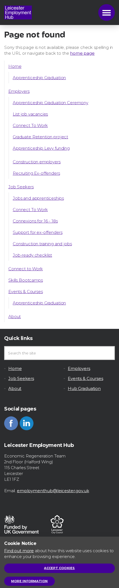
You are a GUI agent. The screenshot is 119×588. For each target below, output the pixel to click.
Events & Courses (25, 291)
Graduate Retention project (40, 136)
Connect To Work (30, 125)
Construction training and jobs (42, 243)
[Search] (108, 353)
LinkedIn (26, 423)
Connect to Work (25, 268)
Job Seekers (20, 186)
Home (14, 66)
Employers (19, 91)
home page (82, 53)
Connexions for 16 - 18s (35, 221)
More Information (29, 581)
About (14, 316)
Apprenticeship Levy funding (41, 148)
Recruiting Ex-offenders (36, 173)
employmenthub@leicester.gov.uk (53, 490)
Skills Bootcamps (25, 280)
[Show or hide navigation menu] (106, 12)
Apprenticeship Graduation (39, 77)
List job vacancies (30, 114)
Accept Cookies (59, 568)
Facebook (11, 423)
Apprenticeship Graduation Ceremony (50, 102)
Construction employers (37, 161)
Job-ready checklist (32, 255)
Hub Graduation (84, 388)
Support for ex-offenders (37, 232)
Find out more (19, 550)
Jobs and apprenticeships (38, 198)
